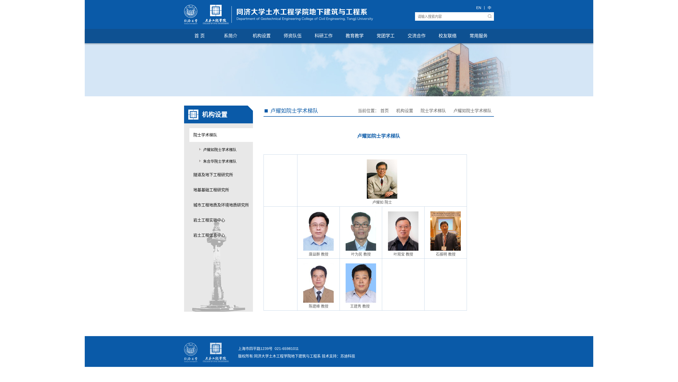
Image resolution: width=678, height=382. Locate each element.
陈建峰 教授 (318, 306)
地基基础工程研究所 (211, 190)
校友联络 (448, 35)
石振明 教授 (446, 254)
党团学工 (386, 35)
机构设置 (262, 35)
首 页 (199, 35)
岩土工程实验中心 (209, 220)
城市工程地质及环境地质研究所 (221, 205)
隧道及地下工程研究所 (213, 174)
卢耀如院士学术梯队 (220, 149)
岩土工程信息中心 (209, 235)
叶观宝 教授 (403, 254)
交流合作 (417, 35)
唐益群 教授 (318, 254)
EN (478, 8)
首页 (384, 110)
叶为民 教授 (361, 254)
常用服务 (479, 35)
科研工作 (324, 35)
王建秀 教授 (360, 306)
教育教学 (355, 35)
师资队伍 (293, 35)
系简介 (230, 35)
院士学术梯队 (205, 135)
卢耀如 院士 (382, 202)
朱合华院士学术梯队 (220, 161)
